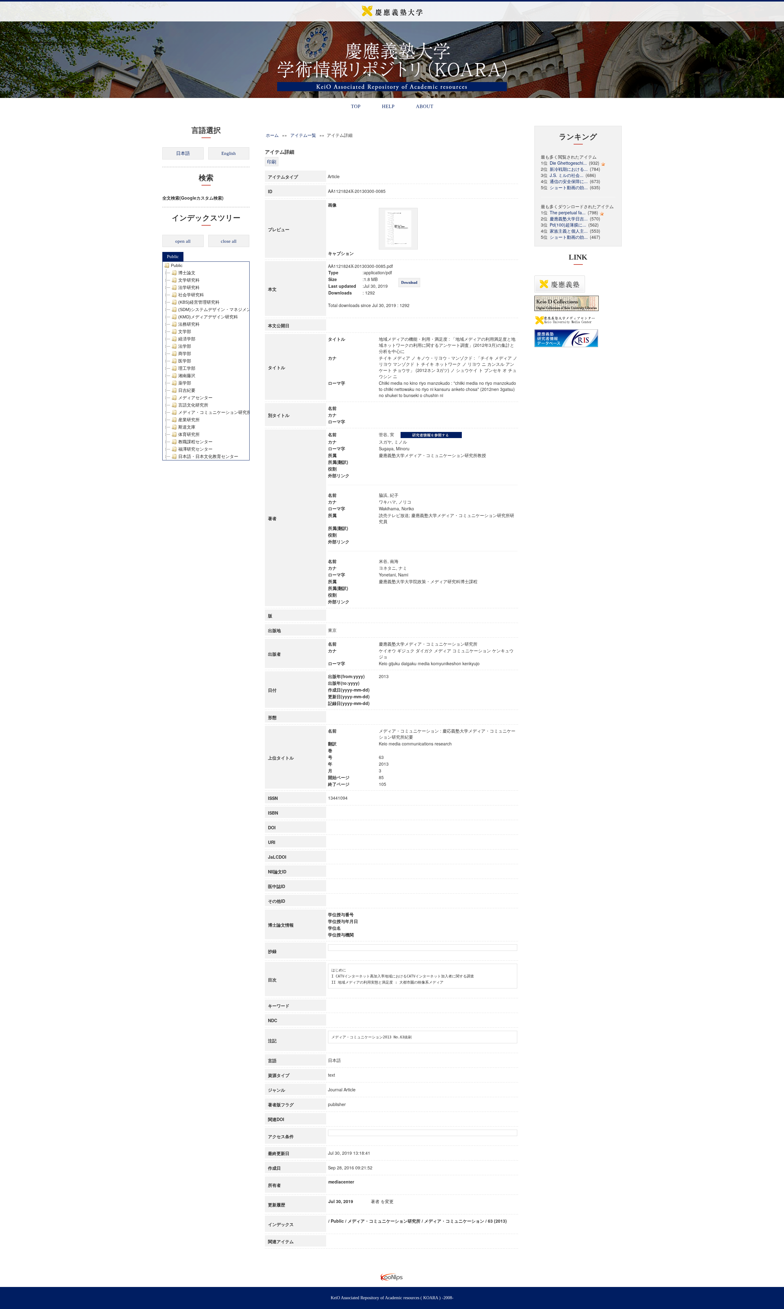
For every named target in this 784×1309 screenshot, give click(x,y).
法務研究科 (189, 324)
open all (182, 241)
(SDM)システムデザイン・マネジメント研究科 (223, 309)
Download (409, 282)
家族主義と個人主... (569, 231)
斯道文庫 (186, 427)
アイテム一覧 (303, 135)
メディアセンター (195, 397)
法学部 (184, 346)
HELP (388, 106)
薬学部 (184, 383)
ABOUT (424, 106)
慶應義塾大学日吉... (569, 219)
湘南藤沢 (186, 375)
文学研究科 (189, 280)
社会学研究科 (191, 294)
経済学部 (186, 338)
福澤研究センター (195, 449)
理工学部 (186, 368)
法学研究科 (189, 287)
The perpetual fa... (568, 212)
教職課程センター (195, 441)
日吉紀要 (186, 390)
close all (228, 241)
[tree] (206, 360)
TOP (355, 106)
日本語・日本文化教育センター (208, 456)
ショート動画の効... (569, 187)
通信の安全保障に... (569, 181)
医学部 (184, 360)
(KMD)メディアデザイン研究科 (208, 316)
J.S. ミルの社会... (566, 175)
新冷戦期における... (569, 169)
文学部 (184, 331)
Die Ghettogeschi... (568, 163)
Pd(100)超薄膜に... (568, 225)
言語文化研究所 (193, 405)
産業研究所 (189, 419)
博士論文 (186, 272)
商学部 (184, 353)
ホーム (272, 135)
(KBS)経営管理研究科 (199, 302)
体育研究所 (189, 434)
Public (173, 256)
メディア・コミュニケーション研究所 (214, 412)
